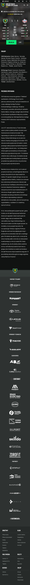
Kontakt (19, 545)
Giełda (19, 540)
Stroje (19, 572)
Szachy (4, 545)
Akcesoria (20, 577)
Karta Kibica (20, 558)
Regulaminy (20, 537)
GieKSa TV (5, 558)
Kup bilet (19, 564)
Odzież (19, 574)
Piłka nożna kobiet (7, 537)
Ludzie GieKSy (21, 534)
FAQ (18, 561)
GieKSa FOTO (6, 561)
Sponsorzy (5, 574)
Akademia (5, 550)
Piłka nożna (5, 534)
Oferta (4, 572)
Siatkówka (5, 542)
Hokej (4, 540)
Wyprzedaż (20, 580)
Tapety (4, 564)
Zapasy (4, 548)
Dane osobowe (21, 542)
